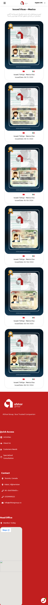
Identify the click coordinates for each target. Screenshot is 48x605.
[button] (4, 3)
